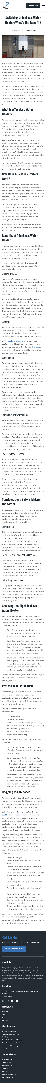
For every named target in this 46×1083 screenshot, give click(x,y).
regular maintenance (17, 341)
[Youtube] (17, 1001)
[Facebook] (3, 1001)
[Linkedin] (12, 1001)
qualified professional (12, 815)
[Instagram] (8, 1001)
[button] (43, 5)
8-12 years (36, 347)
